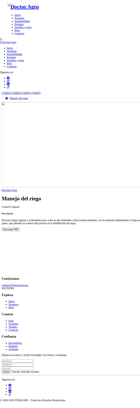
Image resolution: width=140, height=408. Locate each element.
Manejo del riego (19, 98)
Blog (17, 30)
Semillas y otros (23, 27)
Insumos (19, 24)
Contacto (19, 33)
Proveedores (15, 343)
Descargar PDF (10, 229)
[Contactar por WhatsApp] (2, 406)
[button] (7, 190)
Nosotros (19, 18)
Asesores (13, 349)
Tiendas (13, 326)
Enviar (6, 372)
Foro (11, 320)
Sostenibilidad (22, 21)
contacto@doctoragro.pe (15, 285)
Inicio (18, 15)
